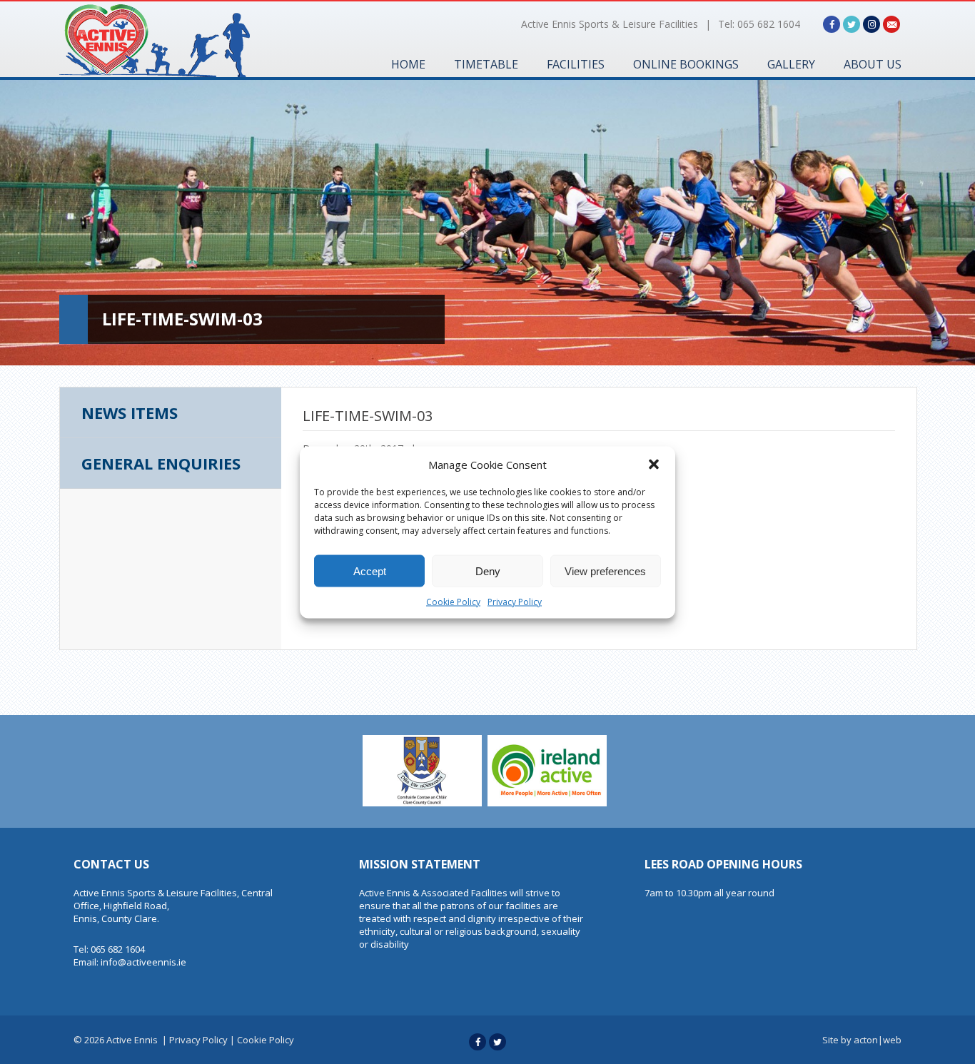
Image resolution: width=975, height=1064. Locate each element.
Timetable (486, 64)
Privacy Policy (514, 601)
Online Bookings (686, 64)
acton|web (877, 1039)
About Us (872, 64)
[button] (654, 464)
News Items (129, 412)
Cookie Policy (453, 601)
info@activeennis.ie (143, 962)
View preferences (605, 570)
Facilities (576, 64)
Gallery (791, 64)
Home (408, 64)
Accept (369, 570)
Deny (487, 570)
